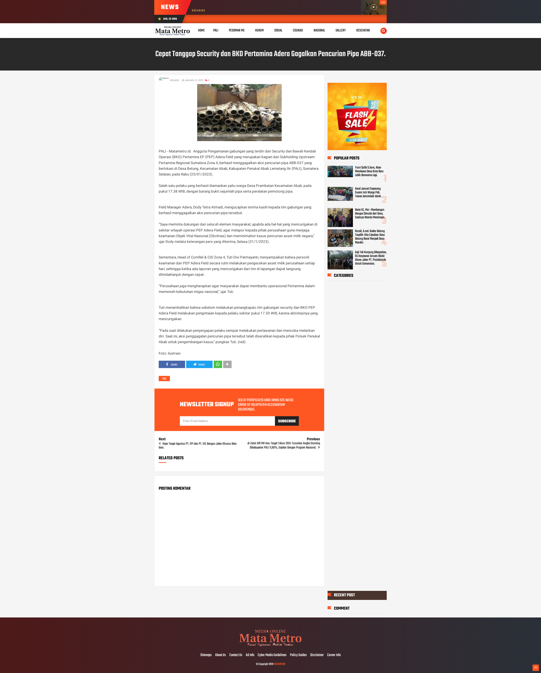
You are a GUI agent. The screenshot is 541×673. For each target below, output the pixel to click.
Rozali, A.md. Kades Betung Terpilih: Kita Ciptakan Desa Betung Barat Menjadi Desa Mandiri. (370, 236)
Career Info (334, 655)
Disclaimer (317, 655)
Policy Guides (298, 655)
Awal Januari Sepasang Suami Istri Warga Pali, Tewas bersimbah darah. (368, 192)
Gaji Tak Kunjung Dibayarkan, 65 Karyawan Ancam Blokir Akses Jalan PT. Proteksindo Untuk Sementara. (371, 258)
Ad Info (250, 655)
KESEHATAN (363, 30)
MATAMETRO (279, 664)
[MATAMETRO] (270, 646)
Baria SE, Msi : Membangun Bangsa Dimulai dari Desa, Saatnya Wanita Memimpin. (370, 213)
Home (201, 30)
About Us (220, 655)
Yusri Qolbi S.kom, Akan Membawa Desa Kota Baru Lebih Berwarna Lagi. (369, 171)
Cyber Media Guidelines (272, 655)
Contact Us (235, 655)
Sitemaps (206, 655)
